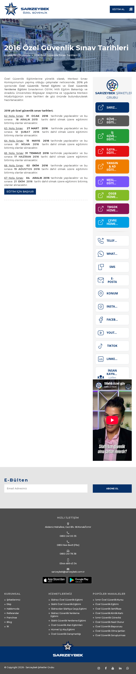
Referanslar (13, 613)
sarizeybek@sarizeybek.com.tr (68, 571)
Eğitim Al (118, 9)
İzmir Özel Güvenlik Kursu (109, 599)
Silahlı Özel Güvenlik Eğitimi (66, 604)
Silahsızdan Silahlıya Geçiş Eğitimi (69, 608)
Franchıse (12, 617)
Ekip (9, 604)
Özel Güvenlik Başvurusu (108, 626)
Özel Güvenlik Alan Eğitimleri (67, 625)
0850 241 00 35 (68, 536)
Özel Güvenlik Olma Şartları (110, 631)
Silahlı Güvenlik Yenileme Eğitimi (68, 620)
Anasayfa (10, 55)
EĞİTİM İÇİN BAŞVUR (20, 191)
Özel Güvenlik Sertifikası (108, 608)
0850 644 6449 (65, 545)
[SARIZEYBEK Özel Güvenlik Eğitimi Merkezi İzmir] (68, 10)
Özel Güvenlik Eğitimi (107, 604)
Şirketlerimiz (13, 599)
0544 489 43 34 (68, 563)
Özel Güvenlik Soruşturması (110, 635)
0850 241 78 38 (68, 553)
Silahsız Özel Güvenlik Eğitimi (67, 599)
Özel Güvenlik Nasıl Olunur (109, 622)
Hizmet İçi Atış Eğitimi (63, 629)
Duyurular (24, 55)
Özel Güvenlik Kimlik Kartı (109, 613)
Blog (9, 622)
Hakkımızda (13, 608)
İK (8, 626)
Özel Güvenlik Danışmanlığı (66, 634)
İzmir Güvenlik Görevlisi (108, 617)
